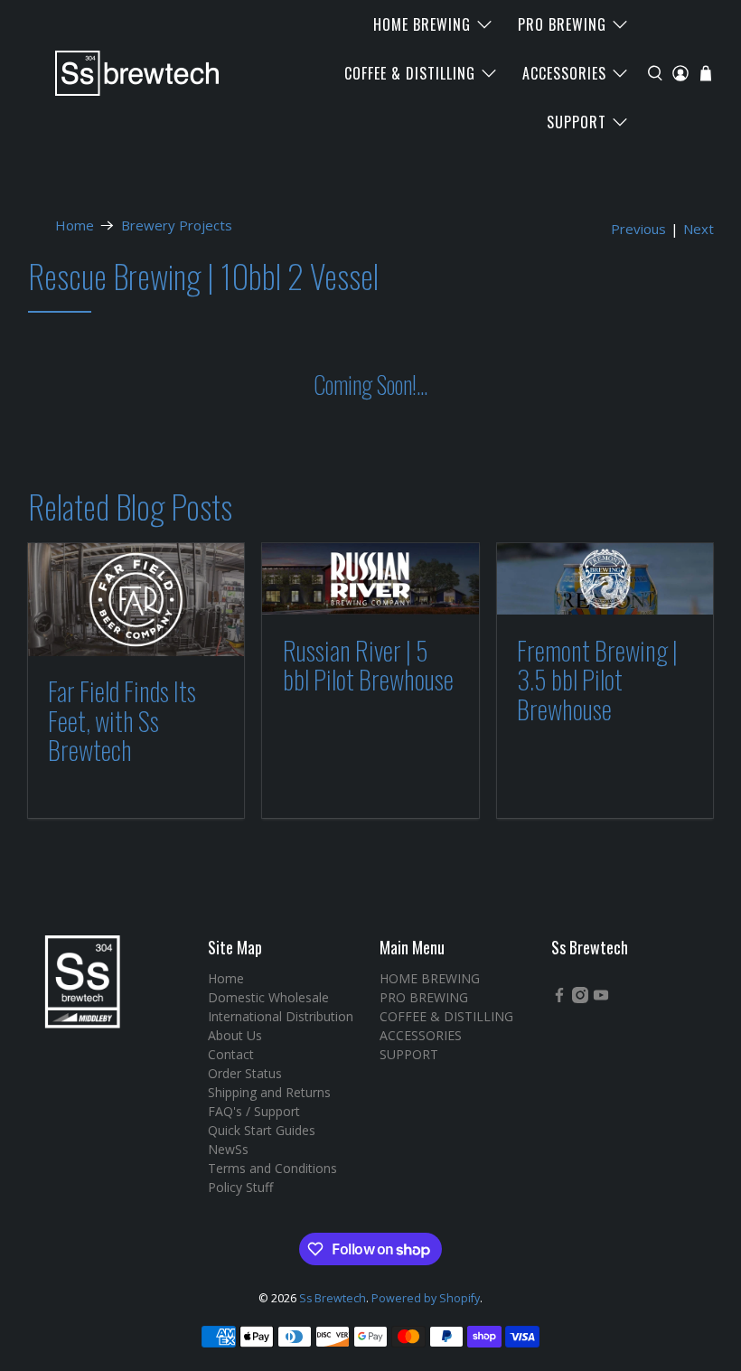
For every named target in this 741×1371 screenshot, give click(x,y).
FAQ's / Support (254, 1111)
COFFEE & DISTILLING (409, 73)
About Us (235, 1035)
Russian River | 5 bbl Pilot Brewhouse (368, 664)
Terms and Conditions (272, 1168)
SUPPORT (576, 122)
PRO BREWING (562, 24)
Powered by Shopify (425, 1298)
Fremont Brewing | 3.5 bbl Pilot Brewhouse (597, 679)
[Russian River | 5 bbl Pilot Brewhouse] (370, 579)
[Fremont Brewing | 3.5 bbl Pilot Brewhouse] (605, 579)
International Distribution (280, 1016)
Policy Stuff (240, 1187)
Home (74, 225)
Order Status (245, 1073)
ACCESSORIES (564, 73)
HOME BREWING (422, 24)
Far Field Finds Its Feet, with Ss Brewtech (122, 719)
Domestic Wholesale (268, 997)
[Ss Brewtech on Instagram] (580, 998)
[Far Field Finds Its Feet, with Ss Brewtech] (136, 599)
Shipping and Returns (269, 1092)
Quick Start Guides (261, 1130)
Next (698, 229)
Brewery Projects (176, 225)
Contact (231, 1054)
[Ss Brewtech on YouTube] (601, 998)
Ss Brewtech (332, 1298)
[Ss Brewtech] (128, 73)
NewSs (228, 1149)
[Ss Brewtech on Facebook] (559, 998)
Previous (638, 229)
